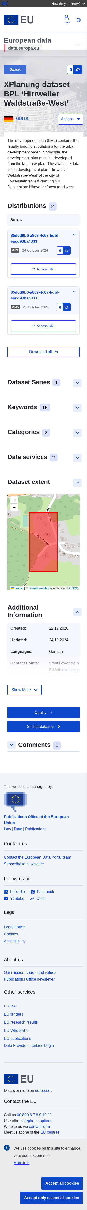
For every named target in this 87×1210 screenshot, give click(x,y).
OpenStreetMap (39, 588)
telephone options (37, 1121)
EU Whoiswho (16, 1030)
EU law (10, 1006)
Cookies (11, 934)
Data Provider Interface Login (29, 1045)
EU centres (49, 1132)
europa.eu (43, 1090)
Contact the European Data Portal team (37, 857)
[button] (69, 3)
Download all (40, 352)
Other (41, 899)
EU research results (21, 1022)
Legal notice (14, 927)
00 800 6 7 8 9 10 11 (34, 1115)
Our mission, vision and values (30, 972)
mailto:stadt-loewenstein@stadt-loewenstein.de (66, 676)
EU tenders (13, 1014)
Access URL (46, 269)
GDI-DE (23, 119)
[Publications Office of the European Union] (41, 801)
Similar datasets (40, 726)
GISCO (73, 588)
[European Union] (42, 1079)
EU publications (17, 1038)
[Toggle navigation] (77, 45)
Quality (41, 712)
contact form (39, 1126)
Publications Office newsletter (29, 979)
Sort (14, 220)
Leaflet (18, 588)
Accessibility (14, 941)
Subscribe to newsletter (24, 864)
